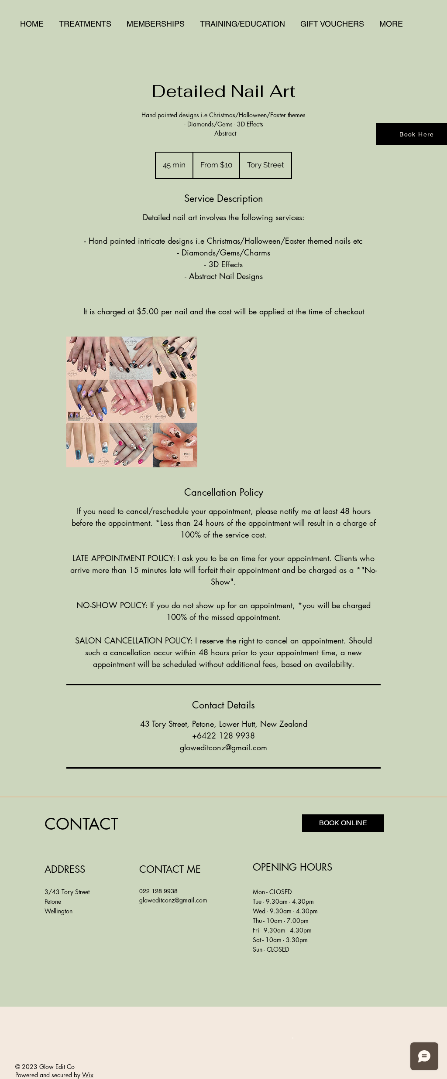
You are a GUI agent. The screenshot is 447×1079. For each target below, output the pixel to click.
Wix (87, 1075)
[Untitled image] (131, 402)
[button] (390, 24)
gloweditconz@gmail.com (173, 900)
